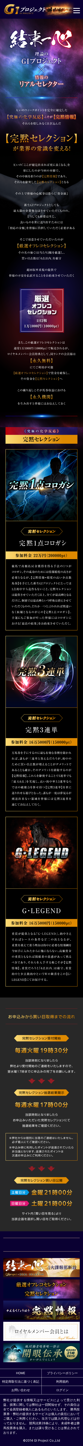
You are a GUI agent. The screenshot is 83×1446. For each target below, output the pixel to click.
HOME (20, 1373)
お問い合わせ (20, 1390)
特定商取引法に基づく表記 (20, 1381)
